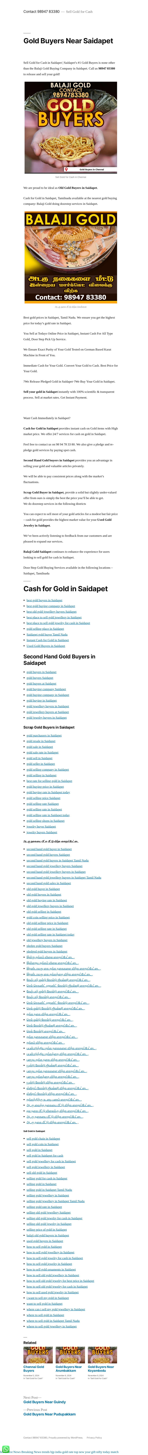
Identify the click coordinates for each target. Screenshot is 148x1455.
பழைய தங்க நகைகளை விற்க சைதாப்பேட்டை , (57, 1071)
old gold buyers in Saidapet (44, 895)
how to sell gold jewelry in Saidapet (49, 1264)
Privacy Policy (94, 1437)
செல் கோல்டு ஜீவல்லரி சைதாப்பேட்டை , (52, 1026)
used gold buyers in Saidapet (45, 1241)
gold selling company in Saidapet (48, 770)
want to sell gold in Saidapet (44, 1304)
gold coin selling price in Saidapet (48, 917)
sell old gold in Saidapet (42, 1173)
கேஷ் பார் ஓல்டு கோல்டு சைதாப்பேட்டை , (53, 991)
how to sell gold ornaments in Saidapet (51, 1269)
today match (111, 1452)
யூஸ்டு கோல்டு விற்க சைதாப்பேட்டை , (51, 1082)
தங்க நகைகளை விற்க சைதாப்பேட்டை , (52, 1037)
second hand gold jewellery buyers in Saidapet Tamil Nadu (64, 878)
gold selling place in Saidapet (45, 629)
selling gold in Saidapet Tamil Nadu (49, 1190)
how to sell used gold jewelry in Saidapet (53, 1292)
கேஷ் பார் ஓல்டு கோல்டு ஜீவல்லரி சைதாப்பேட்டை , (58, 980)
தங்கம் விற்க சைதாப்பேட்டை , (46, 1043)
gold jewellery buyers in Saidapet (48, 706)
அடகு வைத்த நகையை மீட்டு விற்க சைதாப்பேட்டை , (60, 1105)
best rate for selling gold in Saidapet (49, 781)
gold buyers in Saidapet (41, 672)
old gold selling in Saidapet (44, 912)
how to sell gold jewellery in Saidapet (50, 1252)
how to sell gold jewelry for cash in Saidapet (55, 1258)
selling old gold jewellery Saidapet (49, 1213)
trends (46, 1452)
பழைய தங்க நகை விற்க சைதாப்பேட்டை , (53, 1060)
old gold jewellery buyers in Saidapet (50, 906)
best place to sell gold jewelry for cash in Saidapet (58, 623)
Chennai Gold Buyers (33, 1368)
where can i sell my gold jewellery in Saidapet (56, 1309)
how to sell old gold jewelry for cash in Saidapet (57, 1287)
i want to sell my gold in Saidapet (48, 1298)
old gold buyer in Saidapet (43, 889)
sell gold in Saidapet (39, 1150)
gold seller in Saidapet (41, 764)
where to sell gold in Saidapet (45, 1315)
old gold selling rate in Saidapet (47, 929)
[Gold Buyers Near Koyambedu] (102, 1355)
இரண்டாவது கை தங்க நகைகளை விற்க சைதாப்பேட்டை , (64, 969)
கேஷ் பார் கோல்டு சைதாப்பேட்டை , (49, 997)
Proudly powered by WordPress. (66, 1437)
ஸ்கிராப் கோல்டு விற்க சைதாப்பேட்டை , (52, 1094)
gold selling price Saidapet (43, 798)
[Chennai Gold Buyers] (38, 1355)
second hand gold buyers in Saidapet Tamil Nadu (58, 860)
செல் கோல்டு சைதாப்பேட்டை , (46, 1031)
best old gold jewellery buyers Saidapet (51, 612)
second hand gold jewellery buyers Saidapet (54, 866)
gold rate (67, 1452)
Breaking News (31, 1452)
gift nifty (96, 1452)
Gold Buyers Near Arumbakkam (69, 1368)
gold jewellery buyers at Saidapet (48, 712)
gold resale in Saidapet (41, 741)
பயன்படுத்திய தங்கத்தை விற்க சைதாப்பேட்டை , (58, 1054)
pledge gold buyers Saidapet (44, 946)
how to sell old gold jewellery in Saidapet (53, 1275)
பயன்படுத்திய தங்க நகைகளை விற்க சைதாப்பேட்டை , (62, 1048)
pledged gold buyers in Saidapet (47, 951)
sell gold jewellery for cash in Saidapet (51, 1161)
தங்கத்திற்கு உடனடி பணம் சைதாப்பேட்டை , (54, 1100)
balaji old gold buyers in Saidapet (48, 1235)
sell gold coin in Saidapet (43, 1144)
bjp (52, 1452)
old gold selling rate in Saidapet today (50, 935)
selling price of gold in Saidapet (47, 1230)
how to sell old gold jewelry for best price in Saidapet (60, 1281)
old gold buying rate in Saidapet (47, 900)
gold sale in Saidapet (40, 747)
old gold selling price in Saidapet (47, 923)
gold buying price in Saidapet (45, 787)
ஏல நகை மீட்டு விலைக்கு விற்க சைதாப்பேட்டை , (58, 1111)
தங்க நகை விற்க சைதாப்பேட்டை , (48, 1014)
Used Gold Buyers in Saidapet (46, 646)
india (58, 1452)
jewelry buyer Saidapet (41, 827)
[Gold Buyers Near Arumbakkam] (70, 1355)
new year (84, 1452)
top (76, 1452)
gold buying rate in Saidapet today (48, 792)
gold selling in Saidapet (41, 775)
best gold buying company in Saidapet (51, 606)
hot (2, 1452)
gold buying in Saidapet (42, 701)
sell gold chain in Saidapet (43, 1139)
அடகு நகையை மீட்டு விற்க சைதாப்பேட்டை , (55, 1117)
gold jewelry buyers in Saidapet (47, 718)
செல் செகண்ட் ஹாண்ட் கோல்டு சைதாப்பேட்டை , (58, 1003)
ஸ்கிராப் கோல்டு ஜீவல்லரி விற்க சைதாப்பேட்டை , (58, 1088)
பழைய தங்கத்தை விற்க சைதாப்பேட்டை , (53, 1077)
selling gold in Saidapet (41, 1184)
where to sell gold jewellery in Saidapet (52, 1326)
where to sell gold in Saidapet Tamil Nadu (53, 1321)
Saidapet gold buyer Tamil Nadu (47, 635)
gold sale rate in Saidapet (42, 752)
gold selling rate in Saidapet (44, 809)
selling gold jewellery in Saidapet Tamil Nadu (56, 1201)
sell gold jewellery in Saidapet (46, 1167)
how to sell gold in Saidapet (44, 1247)
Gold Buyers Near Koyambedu (101, 1368)
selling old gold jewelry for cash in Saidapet (54, 1218)
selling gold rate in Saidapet (44, 1207)
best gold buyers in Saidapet (44, 600)
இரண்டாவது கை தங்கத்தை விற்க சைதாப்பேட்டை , (60, 974)
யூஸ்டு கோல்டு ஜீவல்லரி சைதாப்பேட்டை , (53, 1065)
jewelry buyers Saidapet (42, 832)
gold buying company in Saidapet (48, 695)
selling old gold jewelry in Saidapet (49, 1224)
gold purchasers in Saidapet (44, 735)
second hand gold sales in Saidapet (49, 883)
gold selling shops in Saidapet (45, 821)
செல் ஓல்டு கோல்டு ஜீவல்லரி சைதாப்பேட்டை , (56, 1008)
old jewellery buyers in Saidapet (47, 940)
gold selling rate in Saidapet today (48, 815)
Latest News (13, 1452)
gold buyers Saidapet (40, 678)
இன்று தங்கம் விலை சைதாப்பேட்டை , (51, 957)
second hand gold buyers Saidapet (48, 855)
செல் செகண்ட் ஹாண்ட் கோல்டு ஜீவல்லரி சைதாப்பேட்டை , (64, 986)
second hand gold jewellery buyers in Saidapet (56, 872)
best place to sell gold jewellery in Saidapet (54, 617)
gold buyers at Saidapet (41, 684)
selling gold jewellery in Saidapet (48, 1195)
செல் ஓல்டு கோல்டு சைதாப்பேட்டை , (50, 1020)
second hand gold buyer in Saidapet (49, 849)
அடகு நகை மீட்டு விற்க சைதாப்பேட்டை (52, 1122)
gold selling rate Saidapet (43, 804)
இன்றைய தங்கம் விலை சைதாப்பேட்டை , (53, 963)
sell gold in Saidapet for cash (45, 1156)
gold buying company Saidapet (46, 689)
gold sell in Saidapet (39, 758)
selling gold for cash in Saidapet (47, 1178)
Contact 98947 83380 (41, 11)
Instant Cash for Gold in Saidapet (48, 640)
